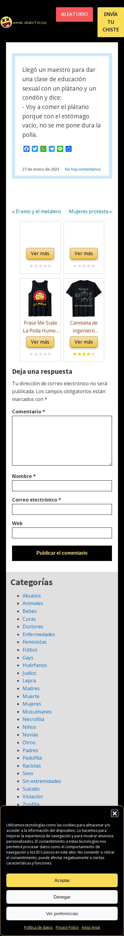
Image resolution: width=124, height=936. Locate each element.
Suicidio (31, 789)
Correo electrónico (36, 499)
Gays (28, 657)
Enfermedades (39, 634)
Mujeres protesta (88, 211)
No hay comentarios (83, 169)
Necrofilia (33, 719)
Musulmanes (37, 711)
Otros (29, 742)
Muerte (31, 696)
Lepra (29, 680)
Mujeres (32, 703)
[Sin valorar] (48, 266)
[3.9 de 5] (92, 354)
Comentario (28, 411)
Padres (30, 750)
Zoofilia (31, 804)
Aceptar (62, 880)
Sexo (28, 773)
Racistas (32, 765)
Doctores (33, 626)
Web (17, 523)
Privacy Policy (67, 927)
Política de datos (38, 927)
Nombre (24, 476)
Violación (33, 796)
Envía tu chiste (111, 22)
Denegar (62, 896)
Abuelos (32, 595)
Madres (31, 688)
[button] (115, 813)
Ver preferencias (62, 913)
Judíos (29, 673)
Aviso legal (91, 927)
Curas (29, 619)
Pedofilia (32, 758)
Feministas (35, 642)
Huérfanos (35, 665)
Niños (29, 727)
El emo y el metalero (38, 211)
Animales (33, 603)
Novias (30, 734)
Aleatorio (74, 14)
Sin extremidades (42, 781)
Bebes (30, 611)
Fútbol (30, 649)
